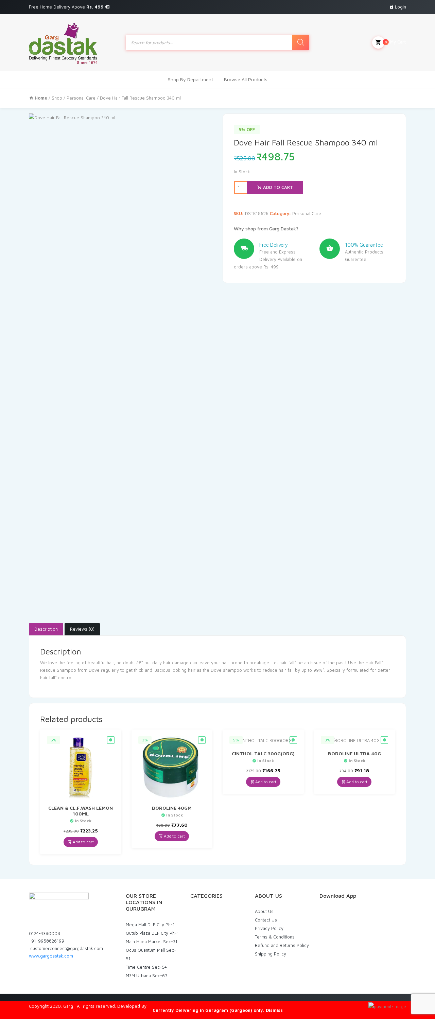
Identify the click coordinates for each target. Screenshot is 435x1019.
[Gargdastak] (63, 42)
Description (46, 629)
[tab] (46, 629)
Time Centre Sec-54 (146, 967)
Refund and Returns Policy (282, 945)
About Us (264, 911)
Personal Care (81, 98)
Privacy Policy (269, 928)
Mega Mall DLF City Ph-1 (150, 924)
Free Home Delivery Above (67, 7)
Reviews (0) (82, 629)
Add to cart (277, 187)
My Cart (395, 42)
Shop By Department (190, 79)
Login (400, 7)
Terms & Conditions (275, 936)
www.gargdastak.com (51, 956)
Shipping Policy (270, 953)
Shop (57, 98)
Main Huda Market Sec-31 (151, 941)
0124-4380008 (44, 933)
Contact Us (266, 920)
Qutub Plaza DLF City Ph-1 (152, 933)
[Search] (300, 42)
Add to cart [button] (83, 841)
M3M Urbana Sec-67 (146, 975)
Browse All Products (245, 79)
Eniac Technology (165, 1006)
